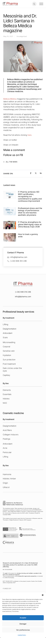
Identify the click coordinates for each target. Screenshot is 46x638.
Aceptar (23, 618)
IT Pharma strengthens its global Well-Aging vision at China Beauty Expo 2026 (30, 224)
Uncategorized (22, 36)
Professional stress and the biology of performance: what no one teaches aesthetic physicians (30, 211)
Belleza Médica (9, 99)
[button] (43, 595)
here (29, 135)
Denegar (23, 624)
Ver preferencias (23, 630)
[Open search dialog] (34, 4)
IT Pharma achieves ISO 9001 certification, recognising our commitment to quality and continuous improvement (30, 196)
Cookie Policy (22, 635)
